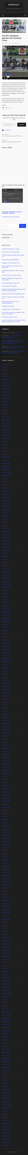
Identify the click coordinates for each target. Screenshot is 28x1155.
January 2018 (5, 683)
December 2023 (6, 463)
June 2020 (4, 593)
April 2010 (4, 971)
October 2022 (5, 506)
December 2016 (6, 723)
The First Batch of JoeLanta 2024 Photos (12, 135)
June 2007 (4, 1077)
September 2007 (6, 1067)
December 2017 (6, 686)
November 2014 (6, 801)
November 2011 (6, 912)
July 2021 (4, 553)
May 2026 (4, 373)
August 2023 (5, 475)
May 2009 (4, 1005)
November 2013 (6, 838)
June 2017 (4, 705)
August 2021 (5, 550)
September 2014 (6, 807)
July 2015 (4, 776)
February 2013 (6, 866)
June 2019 (4, 630)
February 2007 (6, 1089)
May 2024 (4, 447)
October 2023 (5, 469)
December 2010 (6, 946)
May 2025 (4, 410)
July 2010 (4, 962)
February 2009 (6, 1015)
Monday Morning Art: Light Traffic (11, 283)
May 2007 (4, 1080)
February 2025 (6, 420)
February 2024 (6, 457)
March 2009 (5, 1012)
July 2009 (4, 999)
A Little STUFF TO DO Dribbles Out (11, 309)
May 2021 (4, 559)
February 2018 (6, 680)
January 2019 (5, 646)
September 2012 (6, 881)
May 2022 (4, 522)
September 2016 (6, 733)
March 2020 (5, 602)
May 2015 (4, 782)
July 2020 (4, 590)
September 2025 (6, 398)
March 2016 (5, 751)
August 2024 (5, 438)
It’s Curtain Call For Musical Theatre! (11, 275)
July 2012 (4, 888)
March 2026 (5, 379)
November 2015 (6, 764)
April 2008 (4, 1046)
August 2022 (5, 513)
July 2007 (4, 1074)
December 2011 (6, 909)
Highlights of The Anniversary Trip (11, 263)
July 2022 (4, 516)
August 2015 (5, 773)
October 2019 (5, 618)
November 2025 (6, 392)
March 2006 (5, 1123)
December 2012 (6, 872)
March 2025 (5, 416)
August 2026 (5, 364)
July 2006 (4, 1111)
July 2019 (4, 627)
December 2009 (6, 984)
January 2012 (5, 906)
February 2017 (6, 717)
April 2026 (4, 376)
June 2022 (4, 519)
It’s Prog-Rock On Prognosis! (9, 286)
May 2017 (4, 708)
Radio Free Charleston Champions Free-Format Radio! (12, 279)
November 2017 (6, 689)
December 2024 (6, 426)
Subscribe (21, 124)
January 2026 (5, 385)
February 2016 (6, 754)
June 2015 (4, 779)
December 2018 (6, 649)
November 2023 (6, 466)
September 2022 (6, 509)
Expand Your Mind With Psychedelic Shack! (13, 293)
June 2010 (4, 965)
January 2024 (5, 460)
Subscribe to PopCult (8, 213)
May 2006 (4, 1117)
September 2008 (6, 1030)
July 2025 (4, 404)
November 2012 (6, 875)
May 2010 (4, 968)
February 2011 (6, 940)
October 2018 (5, 655)
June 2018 (4, 667)
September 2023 (6, 472)
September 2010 (6, 956)
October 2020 (5, 581)
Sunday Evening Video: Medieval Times (11, 141)
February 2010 (6, 977)
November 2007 (6, 1061)
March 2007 (5, 1086)
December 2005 (6, 1132)
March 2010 (5, 974)
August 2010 (5, 959)
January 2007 (5, 1092)
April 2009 (4, 1008)
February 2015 (6, 791)
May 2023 (4, 485)
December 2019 (6, 612)
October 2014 (5, 804)
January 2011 (5, 943)
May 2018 (4, 671)
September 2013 (6, 844)
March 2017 (5, 714)
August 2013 (5, 847)
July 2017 (4, 702)
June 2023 (4, 482)
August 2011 (5, 922)
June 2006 (4, 1114)
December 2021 (6, 537)
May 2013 (4, 857)
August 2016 (5, 736)
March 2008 (5, 1049)
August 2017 (5, 698)
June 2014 (4, 816)
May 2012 (4, 894)
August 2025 (5, 401)
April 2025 (4, 413)
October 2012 (5, 878)
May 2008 (4, 1043)
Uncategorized (8, 130)
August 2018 (5, 661)
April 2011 (4, 934)
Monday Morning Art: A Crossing (10, 216)
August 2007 (5, 1070)
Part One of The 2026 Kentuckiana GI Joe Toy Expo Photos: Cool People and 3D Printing (13, 342)
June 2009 (4, 1002)
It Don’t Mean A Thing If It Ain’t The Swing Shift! (13, 271)
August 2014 (5, 810)
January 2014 (5, 832)
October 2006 (5, 1101)
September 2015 (6, 770)
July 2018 (4, 664)
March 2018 (5, 677)
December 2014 (6, 798)
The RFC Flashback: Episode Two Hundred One (13, 297)
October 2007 (5, 1064)
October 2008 (5, 1027)
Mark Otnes (5, 340)
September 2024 (6, 435)
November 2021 (6, 540)
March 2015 (5, 788)
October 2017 (5, 692)
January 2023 (5, 497)
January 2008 (5, 1055)
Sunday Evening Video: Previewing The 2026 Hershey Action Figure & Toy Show (13, 321)
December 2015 (6, 760)
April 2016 (4, 748)
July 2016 (4, 739)
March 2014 (5, 826)
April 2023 (4, 488)
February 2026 (6, 382)
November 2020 (6, 578)
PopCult (14, 5)
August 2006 (5, 1108)
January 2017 (5, 720)
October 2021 (5, 543)
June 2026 (4, 370)
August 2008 (5, 1033)
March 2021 (5, 565)
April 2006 (4, 1120)
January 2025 (5, 423)
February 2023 (6, 494)
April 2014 (4, 822)
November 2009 (6, 987)
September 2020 (6, 584)
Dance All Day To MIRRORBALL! (10, 259)
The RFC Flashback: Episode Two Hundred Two (13, 256)
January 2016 (5, 757)
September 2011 (6, 919)
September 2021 (6, 547)
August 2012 (5, 884)
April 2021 (4, 562)
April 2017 (4, 711)
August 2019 (5, 624)
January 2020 (5, 609)
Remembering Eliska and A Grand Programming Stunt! (10, 302)
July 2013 (4, 850)
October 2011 (5, 915)
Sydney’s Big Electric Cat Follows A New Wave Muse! (12, 266)
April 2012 (4, 897)
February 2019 (6, 643)
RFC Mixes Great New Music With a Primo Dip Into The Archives (13, 313)
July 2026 (4, 367)
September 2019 (6, 621)
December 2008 (6, 1021)
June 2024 (4, 444)
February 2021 (6, 568)
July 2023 (4, 478)
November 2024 (6, 429)
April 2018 (4, 674)
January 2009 (5, 1018)
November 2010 (6, 950)
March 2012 (5, 900)
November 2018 (6, 652)
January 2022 (5, 534)
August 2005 (5, 1145)
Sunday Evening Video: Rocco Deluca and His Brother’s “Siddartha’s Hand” (14, 290)
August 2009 (5, 996)
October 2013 (5, 841)
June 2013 (4, 853)
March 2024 (5, 454)
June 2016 (4, 742)
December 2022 (6, 500)
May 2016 (4, 745)
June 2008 (4, 1039)
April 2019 (4, 636)
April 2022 (4, 525)
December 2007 (6, 1058)
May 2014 (4, 819)
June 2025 (4, 407)
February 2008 (6, 1052)
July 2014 (4, 813)
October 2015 (5, 767)
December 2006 (6, 1095)
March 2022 (5, 528)
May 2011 (4, 931)
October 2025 (5, 395)
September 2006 (6, 1105)
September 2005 (6, 1142)
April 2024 (4, 451)
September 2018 (6, 658)
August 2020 (5, 587)
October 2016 (5, 729)
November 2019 (6, 615)
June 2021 (4, 556)
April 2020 (4, 599)
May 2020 (4, 596)
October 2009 (5, 990)
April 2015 (4, 785)
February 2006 (6, 1126)
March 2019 (5, 640)
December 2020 (6, 574)
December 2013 (6, 835)
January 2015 (5, 795)
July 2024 (4, 441)
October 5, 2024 (6, 43)
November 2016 (6, 726)
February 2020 (6, 605)
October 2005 (5, 1139)
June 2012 (4, 891)
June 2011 (4, 928)
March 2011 (5, 937)
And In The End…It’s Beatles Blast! (11, 252)
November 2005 (6, 1136)
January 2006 (5, 1129)
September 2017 (6, 695)
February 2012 (6, 903)
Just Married (18, 332)
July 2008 (4, 1036)
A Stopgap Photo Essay (8, 306)
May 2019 (4, 633)
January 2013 (5, 869)
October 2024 (5, 432)
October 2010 (5, 953)
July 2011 (4, 925)
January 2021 (5, 571)
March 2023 (5, 491)
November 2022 (6, 503)
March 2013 (5, 863)
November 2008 (6, 1024)
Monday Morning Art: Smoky (9, 317)
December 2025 (6, 389)
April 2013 (4, 860)
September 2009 (6, 993)
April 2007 (4, 1083)
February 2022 (6, 531)
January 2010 (5, 981)
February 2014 (6, 829)
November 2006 (6, 1098)
